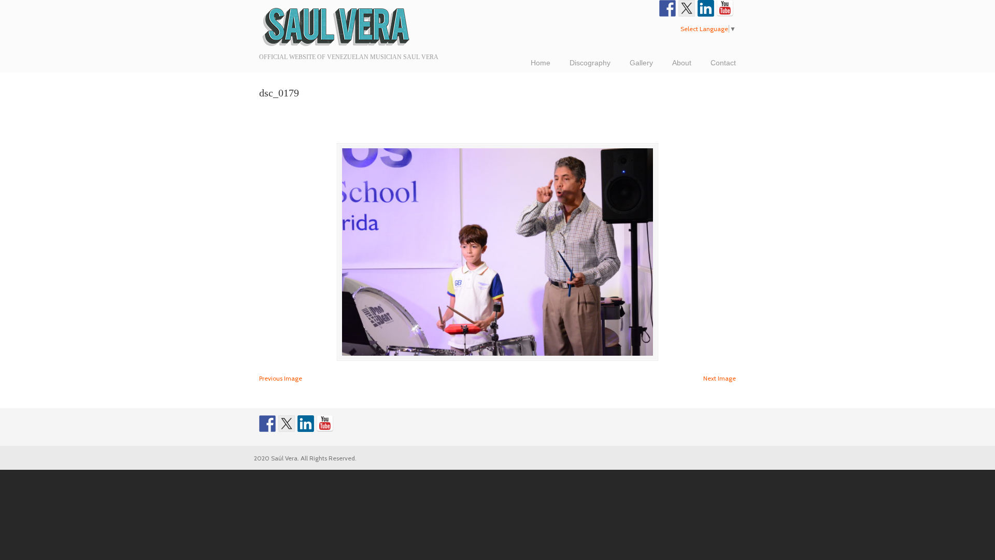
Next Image (719, 378)
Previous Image (280, 378)
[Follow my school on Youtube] (725, 8)
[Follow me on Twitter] (686, 8)
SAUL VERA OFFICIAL (337, 26)
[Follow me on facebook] (667, 8)
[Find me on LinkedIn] (706, 8)
